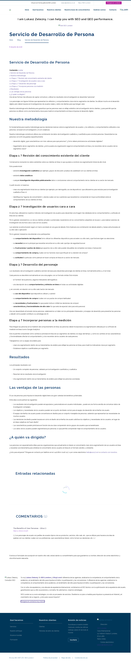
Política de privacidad (50, 658)
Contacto (113, 10)
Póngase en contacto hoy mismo (32, 601)
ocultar (20, 70)
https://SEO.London (84, 3)
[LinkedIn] (98, 3)
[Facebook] (10, 462)
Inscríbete (73, 640)
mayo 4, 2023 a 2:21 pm (20, 531)
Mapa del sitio (66, 658)
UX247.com (57, 577)
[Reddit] (25, 462)
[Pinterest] (16, 462)
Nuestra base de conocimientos (77, 10)
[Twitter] (13, 462)
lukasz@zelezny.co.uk (68, 3)
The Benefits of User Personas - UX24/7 (29, 528)
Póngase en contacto (113, 3)
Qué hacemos (38, 10)
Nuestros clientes (54, 10)
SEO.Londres (101, 628)
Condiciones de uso (81, 658)
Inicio (27, 10)
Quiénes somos (99, 10)
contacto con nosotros (109, 452)
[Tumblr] (19, 462)
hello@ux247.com (92, 452)
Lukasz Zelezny (32, 577)
